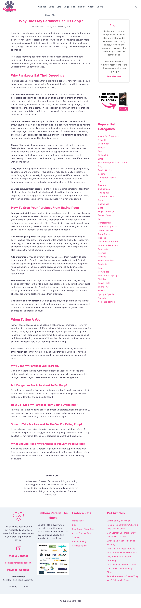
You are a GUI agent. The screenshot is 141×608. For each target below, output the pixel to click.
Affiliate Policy (79, 545)
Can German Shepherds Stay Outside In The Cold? (121, 535)
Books (100, 7)
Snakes (81, 7)
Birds (51, 7)
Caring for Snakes (107, 177)
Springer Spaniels (107, 294)
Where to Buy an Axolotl (119, 520)
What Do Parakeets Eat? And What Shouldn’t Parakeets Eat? (122, 550)
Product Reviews (106, 260)
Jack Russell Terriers (108, 241)
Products (102, 264)
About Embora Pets (81, 533)
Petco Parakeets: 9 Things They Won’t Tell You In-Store (122, 578)
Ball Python (103, 143)
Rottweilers (103, 272)
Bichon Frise (104, 155)
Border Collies (105, 170)
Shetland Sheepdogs (108, 275)
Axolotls (42, 7)
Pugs (100, 268)
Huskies (102, 238)
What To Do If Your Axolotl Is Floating (121, 543)
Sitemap (76, 537)
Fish (73, 7)
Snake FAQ (103, 287)
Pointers (102, 253)
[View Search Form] (136, 7)
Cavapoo (102, 185)
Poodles (102, 256)
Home (47, 15)
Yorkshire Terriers (106, 302)
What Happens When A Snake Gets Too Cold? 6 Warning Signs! (121, 568)
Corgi (100, 200)
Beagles (102, 147)
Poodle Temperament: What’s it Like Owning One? (122, 527)
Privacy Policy (79, 541)
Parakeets (103, 249)
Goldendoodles (105, 230)
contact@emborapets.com (18, 563)
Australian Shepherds (108, 136)
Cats (59, 7)
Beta (100, 151)
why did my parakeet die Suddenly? (119, 558)
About (91, 7)
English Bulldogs (106, 211)
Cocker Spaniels (106, 196)
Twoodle (102, 298)
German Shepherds (107, 226)
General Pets (104, 223)
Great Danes (104, 234)
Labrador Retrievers (108, 245)
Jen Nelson (38, 27)
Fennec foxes (104, 215)
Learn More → (114, 76)
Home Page (78, 520)
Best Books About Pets (83, 529)
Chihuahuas (104, 189)
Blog (74, 525)
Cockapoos (103, 192)
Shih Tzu (102, 279)
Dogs (66, 7)
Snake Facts (104, 283)
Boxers (101, 174)
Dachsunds (103, 204)
